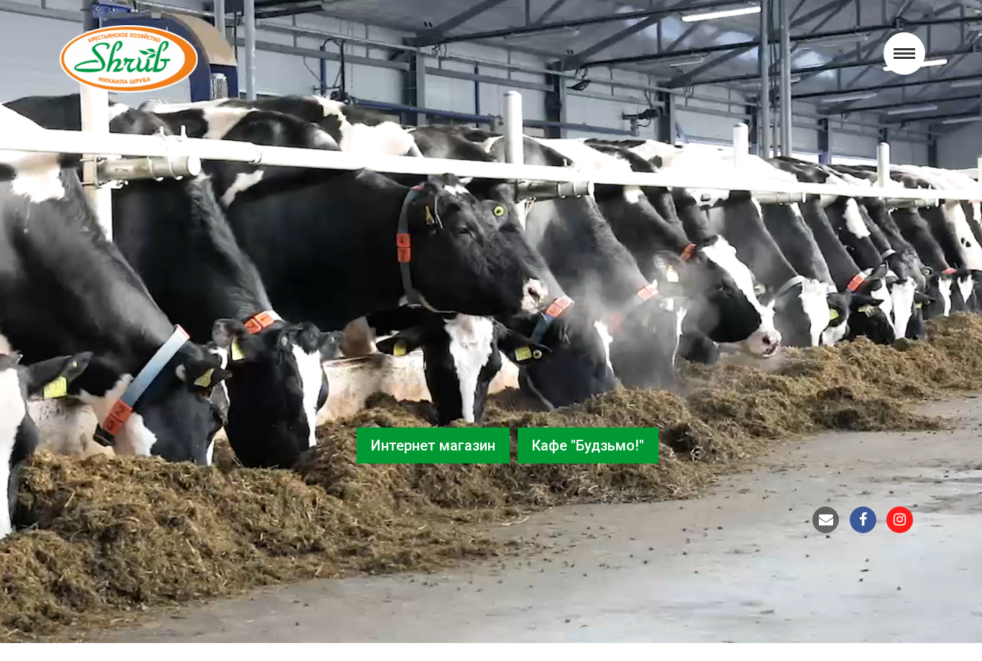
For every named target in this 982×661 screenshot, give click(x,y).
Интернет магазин (433, 445)
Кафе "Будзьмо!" (588, 445)
